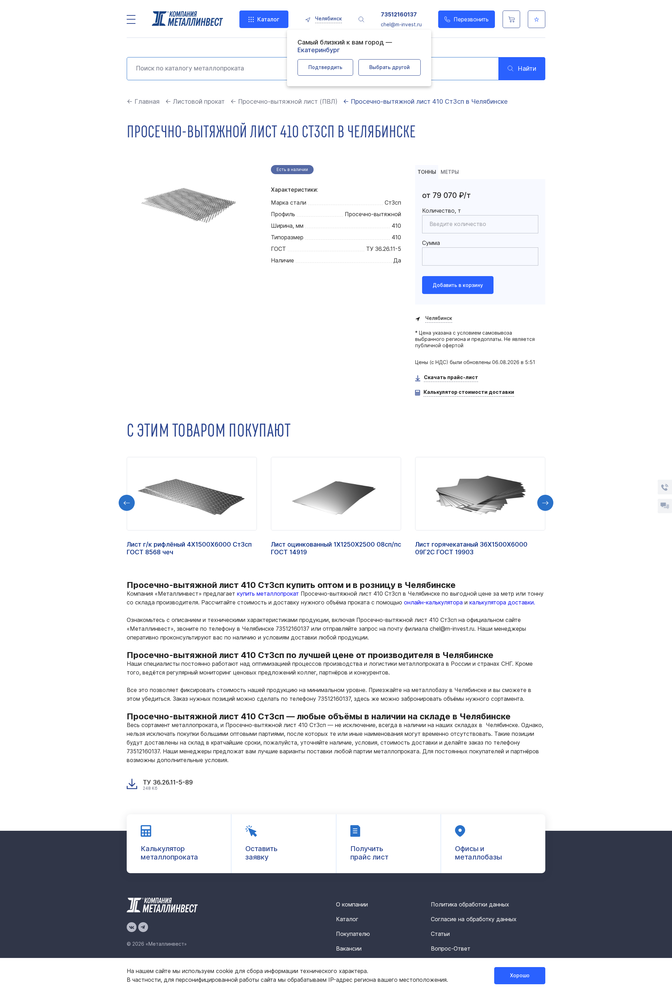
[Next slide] (545, 503)
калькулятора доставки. (502, 602)
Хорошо (520, 975)
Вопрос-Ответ (450, 948)
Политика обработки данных (470, 904)
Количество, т (441, 210)
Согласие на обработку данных (474, 919)
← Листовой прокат (195, 101)
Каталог (268, 19)
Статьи (440, 933)
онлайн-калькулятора (433, 602)
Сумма (431, 242)
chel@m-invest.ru (401, 24)
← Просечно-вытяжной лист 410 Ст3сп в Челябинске (425, 101)
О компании (352, 904)
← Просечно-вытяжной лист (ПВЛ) (283, 101)
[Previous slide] (127, 503)
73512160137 (399, 14)
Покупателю (353, 933)
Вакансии (349, 948)
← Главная (143, 101)
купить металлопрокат (268, 593)
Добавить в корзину (458, 285)
